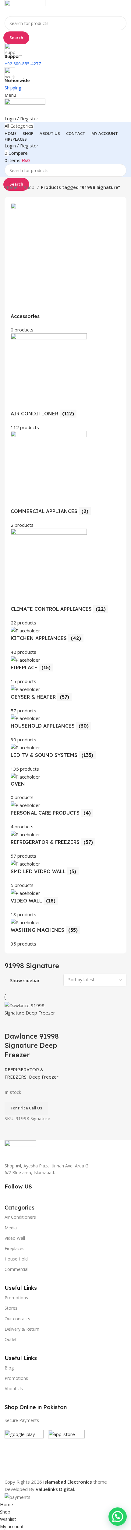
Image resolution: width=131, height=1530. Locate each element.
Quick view (28, 1024)
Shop (30, 187)
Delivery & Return (22, 1329)
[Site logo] (25, 8)
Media (11, 1228)
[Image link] (20, 1148)
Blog (9, 1368)
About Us (14, 1388)
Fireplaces (14, 1248)
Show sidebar (25, 980)
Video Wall (15, 1238)
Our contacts (17, 1319)
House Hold (16, 1259)
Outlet (11, 1339)
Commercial (16, 1269)
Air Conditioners (20, 1217)
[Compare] (12, 1024)
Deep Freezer (43, 1077)
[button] (117, 1516)
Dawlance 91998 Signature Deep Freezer (32, 1045)
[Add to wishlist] (45, 1024)
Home (12, 187)
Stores (11, 1308)
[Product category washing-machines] (65, 575)
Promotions (16, 1378)
